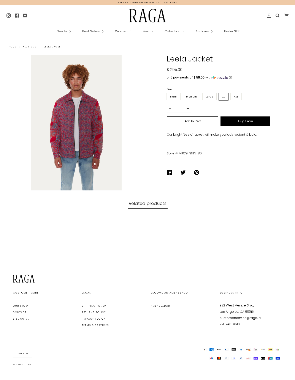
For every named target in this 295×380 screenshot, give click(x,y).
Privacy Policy (93, 318)
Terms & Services (95, 325)
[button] (218, 77)
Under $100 (232, 31)
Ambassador (160, 306)
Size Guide (21, 318)
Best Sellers (91, 31)
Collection (173, 31)
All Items (29, 46)
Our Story (21, 306)
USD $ (21, 353)
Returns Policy (94, 312)
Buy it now (245, 121)
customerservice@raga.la (240, 318)
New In (62, 31)
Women (121, 31)
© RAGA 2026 (22, 364)
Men (146, 31)
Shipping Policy (94, 306)
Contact (20, 312)
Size (169, 89)
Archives (203, 31)
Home (12, 46)
